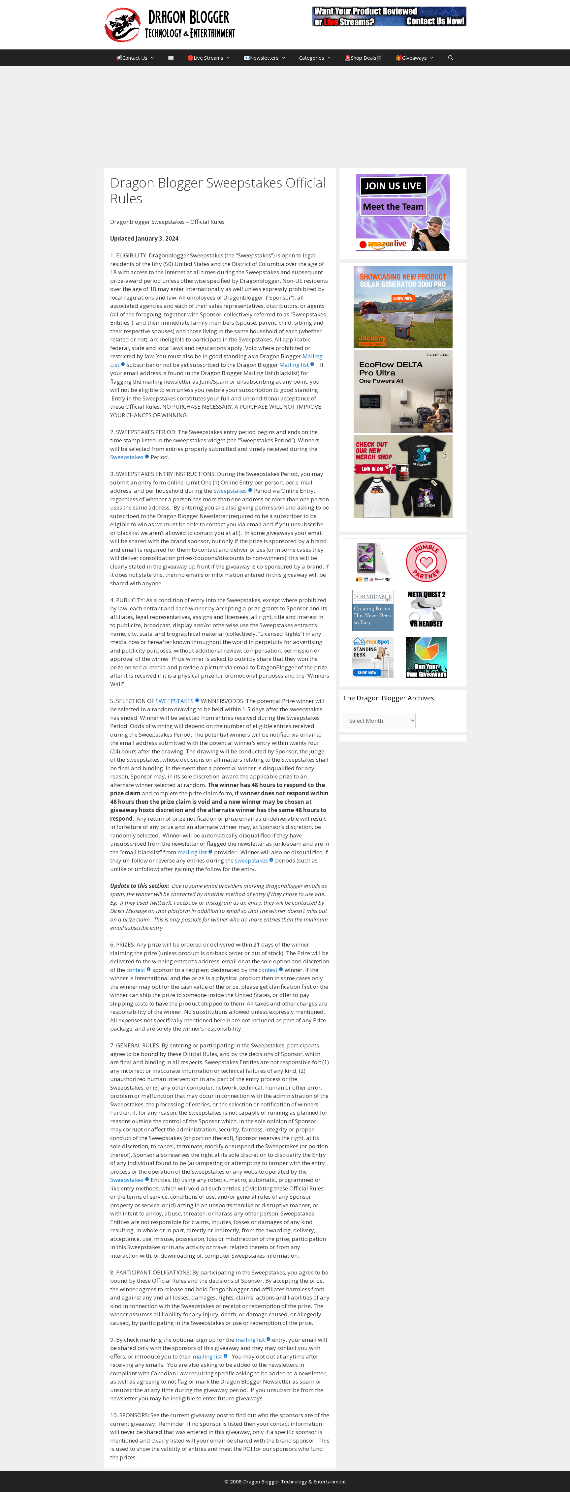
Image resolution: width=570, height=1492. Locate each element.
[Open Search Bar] (450, 57)
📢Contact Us (131, 57)
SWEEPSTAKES (175, 701)
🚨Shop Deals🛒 (364, 57)
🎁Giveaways (411, 57)
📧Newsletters (261, 57)
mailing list (192, 852)
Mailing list (294, 364)
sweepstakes (251, 860)
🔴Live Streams (205, 57)
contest (135, 970)
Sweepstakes (126, 457)
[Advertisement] (285, 115)
